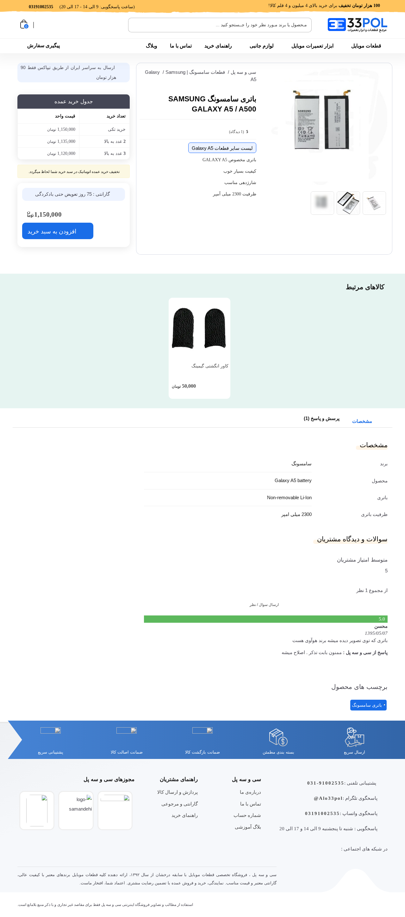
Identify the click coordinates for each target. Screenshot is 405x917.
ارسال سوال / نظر (264, 604)
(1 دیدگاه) (238, 132)
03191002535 (322, 813)
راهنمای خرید (218, 45)
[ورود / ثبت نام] (42, 25)
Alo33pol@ (328, 798)
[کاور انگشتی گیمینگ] (199, 329)
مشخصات (362, 421)
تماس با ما (181, 45)
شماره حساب (247, 815)
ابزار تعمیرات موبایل (312, 45)
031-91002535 (325, 783)
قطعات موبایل (366, 45)
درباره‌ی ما (250, 792)
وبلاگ (151, 45)
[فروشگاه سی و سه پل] (357, 25)
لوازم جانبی (262, 45)
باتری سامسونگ (367, 705)
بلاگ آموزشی (248, 827)
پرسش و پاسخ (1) (322, 418)
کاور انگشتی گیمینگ (209, 365)
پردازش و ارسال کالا (177, 792)
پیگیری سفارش (43, 45)
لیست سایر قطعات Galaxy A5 (222, 148)
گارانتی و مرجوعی (179, 803)
